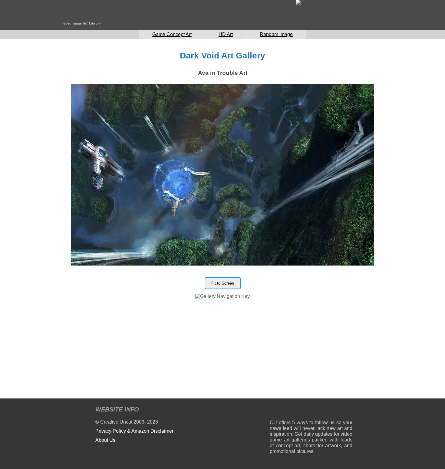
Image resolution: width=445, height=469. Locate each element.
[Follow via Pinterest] (348, 410)
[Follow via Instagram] (292, 410)
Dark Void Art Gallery (222, 55)
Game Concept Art (172, 34)
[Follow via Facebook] (311, 410)
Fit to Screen (222, 283)
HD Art (226, 34)
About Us (105, 440)
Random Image (276, 34)
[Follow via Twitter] (329, 410)
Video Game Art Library (81, 23)
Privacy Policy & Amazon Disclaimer (134, 431)
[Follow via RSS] (274, 410)
